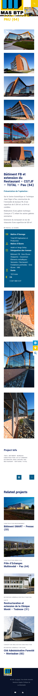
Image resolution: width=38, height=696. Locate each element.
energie (24, 457)
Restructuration (25, 597)
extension (8, 459)
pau (25, 459)
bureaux (20, 455)
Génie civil (18, 560)
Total (24, 461)
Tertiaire (22, 647)
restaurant (8, 461)
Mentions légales (18, 682)
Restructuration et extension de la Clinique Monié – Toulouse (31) (17, 606)
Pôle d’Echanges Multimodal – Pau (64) (16, 565)
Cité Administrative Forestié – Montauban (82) (19, 652)
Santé (6, 600)
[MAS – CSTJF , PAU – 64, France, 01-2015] (19, 39)
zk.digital (17, 680)
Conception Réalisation (12, 644)
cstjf (18, 457)
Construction (9, 523)
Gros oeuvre (18, 459)
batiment (12, 455)
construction (9, 457)
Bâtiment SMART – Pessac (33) (19, 528)
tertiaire (18, 461)
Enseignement (20, 523)
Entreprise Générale (11, 597)
